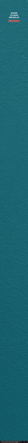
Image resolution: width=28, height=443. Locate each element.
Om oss (17, 20)
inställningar (16, 442)
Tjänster (11, 20)
